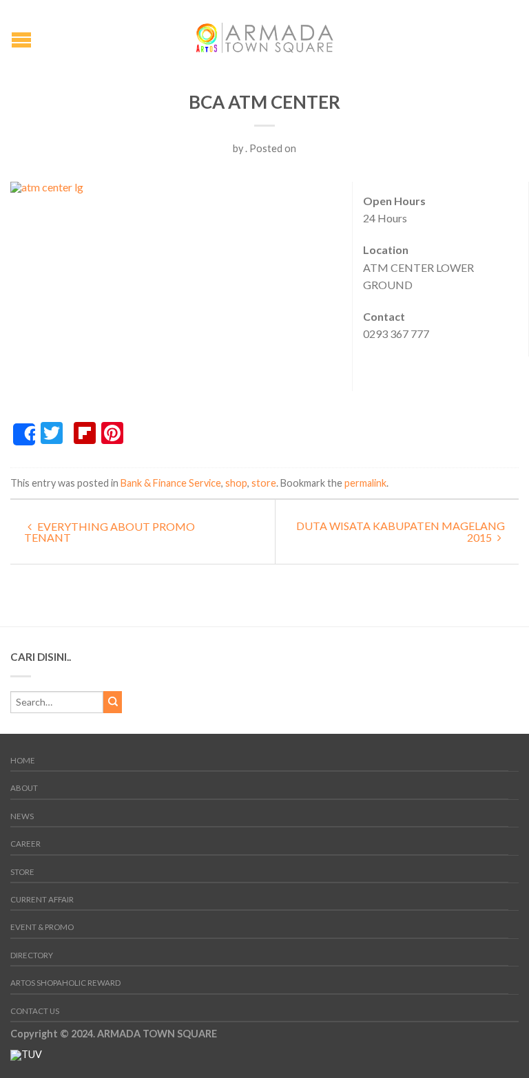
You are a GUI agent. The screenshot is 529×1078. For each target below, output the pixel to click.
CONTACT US (34, 1010)
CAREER (25, 843)
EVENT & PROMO (42, 926)
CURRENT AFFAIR (42, 899)
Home (22, 760)
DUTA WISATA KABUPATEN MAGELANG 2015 (400, 531)
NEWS (22, 816)
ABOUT (24, 787)
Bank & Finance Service (171, 483)
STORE (22, 871)
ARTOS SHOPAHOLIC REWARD (65, 982)
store (263, 483)
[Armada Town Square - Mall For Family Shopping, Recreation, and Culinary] (264, 34)
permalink (365, 483)
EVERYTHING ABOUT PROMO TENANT (109, 532)
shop (236, 483)
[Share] (24, 434)
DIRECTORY (31, 955)
